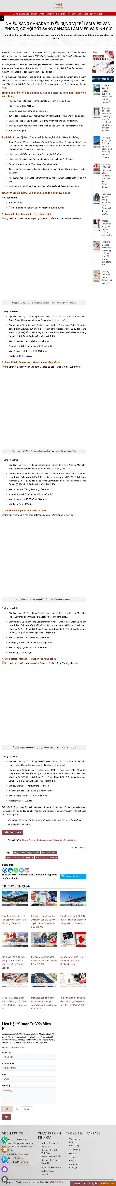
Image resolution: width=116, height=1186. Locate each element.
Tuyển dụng (74, 1149)
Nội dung (6, 1085)
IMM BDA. (58, 1182)
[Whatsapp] (15, 870)
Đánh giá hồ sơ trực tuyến (84, 1183)
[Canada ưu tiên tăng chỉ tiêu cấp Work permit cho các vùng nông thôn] (15, 898)
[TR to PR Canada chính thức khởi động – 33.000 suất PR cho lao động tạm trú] (15, 980)
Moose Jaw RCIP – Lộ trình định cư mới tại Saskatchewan (71, 961)
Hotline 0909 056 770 (13, 1047)
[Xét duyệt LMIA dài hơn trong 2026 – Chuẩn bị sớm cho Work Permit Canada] (15, 939)
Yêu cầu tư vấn (107, 1183)
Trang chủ (8, 35)
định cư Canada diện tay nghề (51, 92)
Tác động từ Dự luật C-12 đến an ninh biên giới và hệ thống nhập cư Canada (73, 920)
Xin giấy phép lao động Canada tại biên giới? (107, 277)
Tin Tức (18, 35)
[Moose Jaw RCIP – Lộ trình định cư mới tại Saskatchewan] (73, 939)
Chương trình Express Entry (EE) (51, 1161)
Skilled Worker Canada (51, 1167)
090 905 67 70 (19, 1158)
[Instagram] (26, 870)
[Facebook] (4, 870)
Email (4, 1074)
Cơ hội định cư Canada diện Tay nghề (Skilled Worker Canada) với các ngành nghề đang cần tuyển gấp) (58, 14)
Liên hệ (72, 1154)
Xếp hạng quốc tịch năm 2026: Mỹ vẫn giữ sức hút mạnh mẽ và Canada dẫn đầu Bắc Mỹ (107, 119)
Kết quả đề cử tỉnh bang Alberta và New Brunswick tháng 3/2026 (44, 961)
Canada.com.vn (30, 1182)
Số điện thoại (8, 1063)
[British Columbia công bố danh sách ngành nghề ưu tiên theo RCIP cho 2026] (73, 980)
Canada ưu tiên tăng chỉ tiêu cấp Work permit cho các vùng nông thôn (14, 920)
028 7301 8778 (21, 1154)
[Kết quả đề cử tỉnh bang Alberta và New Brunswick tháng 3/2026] (44, 939)
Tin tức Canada (72, 1159)
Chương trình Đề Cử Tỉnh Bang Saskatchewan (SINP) (51, 1153)
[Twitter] (21, 870)
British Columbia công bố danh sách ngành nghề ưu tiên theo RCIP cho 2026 (72, 1001)
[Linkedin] (10, 870)
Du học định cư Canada (47, 1172)
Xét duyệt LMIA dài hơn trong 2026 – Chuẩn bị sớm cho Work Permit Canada (106, 175)
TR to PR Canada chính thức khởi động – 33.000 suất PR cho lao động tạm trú (106, 253)
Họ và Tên (6, 1052)
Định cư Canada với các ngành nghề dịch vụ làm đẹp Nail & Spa (49, 840)
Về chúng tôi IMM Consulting (74, 1142)
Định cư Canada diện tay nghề (50, 1144)
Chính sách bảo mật (74, 1166)
